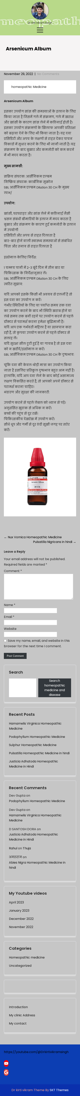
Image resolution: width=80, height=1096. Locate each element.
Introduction (18, 1007)
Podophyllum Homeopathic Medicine (37, 737)
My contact (18, 1023)
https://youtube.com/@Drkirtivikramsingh (36, 1052)
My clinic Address (22, 1015)
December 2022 (21, 919)
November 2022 (21, 927)
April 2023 (16, 902)
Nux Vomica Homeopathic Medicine (33, 537)
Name (9, 605)
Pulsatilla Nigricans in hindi (54, 542)
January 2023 (19, 910)
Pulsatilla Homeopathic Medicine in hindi (39, 753)
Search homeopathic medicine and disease (54, 687)
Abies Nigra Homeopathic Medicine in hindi (37, 865)
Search (16, 672)
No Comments (48, 74)
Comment (13, 571)
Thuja (27, 848)
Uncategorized (20, 965)
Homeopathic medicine (27, 957)
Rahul (13, 848)
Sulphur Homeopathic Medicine (33, 745)
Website (10, 629)
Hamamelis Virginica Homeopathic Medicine (35, 726)
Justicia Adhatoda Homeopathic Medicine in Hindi (33, 764)
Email (9, 617)
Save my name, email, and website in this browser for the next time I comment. (37, 643)
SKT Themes (59, 1090)
